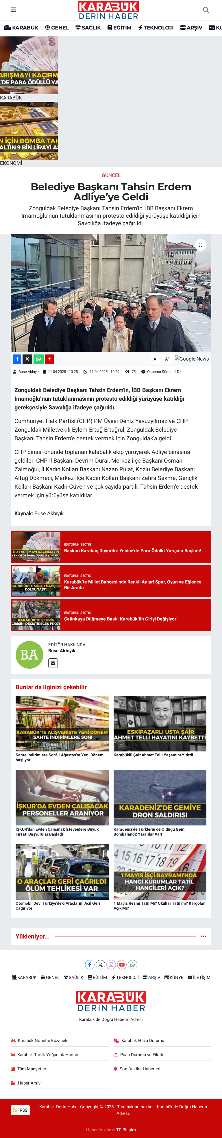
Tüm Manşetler (31, 1069)
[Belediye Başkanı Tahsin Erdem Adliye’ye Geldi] (111, 293)
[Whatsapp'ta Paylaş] (39, 359)
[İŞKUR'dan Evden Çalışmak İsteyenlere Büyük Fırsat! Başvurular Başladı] (62, 797)
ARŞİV (193, 28)
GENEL (59, 28)
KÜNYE (177, 977)
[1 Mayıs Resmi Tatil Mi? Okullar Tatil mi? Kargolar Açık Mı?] (160, 871)
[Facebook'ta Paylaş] (17, 359)
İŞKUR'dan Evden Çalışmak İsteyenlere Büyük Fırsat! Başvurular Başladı (57, 831)
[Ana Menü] (13, 10)
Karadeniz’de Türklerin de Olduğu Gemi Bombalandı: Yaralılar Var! (150, 831)
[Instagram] (111, 964)
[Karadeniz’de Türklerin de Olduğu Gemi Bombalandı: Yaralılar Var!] (160, 797)
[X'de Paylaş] (27, 359)
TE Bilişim (126, 1130)
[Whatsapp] (132, 964)
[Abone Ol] (192, 359)
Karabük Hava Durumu (142, 1040)
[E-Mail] (53, 663)
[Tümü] (203, 936)
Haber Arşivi (30, 1083)
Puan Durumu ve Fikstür (143, 1054)
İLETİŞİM (201, 977)
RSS (22, 1110)
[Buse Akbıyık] (29, 654)
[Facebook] (90, 964)
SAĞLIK (91, 28)
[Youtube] (122, 964)
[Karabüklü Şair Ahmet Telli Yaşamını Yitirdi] (160, 723)
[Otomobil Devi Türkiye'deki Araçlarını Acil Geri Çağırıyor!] (62, 871)
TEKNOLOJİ (158, 28)
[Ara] (205, 10)
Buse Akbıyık (29, 372)
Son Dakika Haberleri (140, 1069)
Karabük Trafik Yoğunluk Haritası (49, 1054)
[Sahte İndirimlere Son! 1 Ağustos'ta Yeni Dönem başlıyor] (62, 723)
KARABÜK (24, 28)
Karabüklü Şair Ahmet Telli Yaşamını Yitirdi (153, 755)
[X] (100, 964)
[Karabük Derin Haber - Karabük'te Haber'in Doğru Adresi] (108, 9)
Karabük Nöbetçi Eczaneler (44, 1040)
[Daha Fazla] (49, 359)
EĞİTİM (121, 28)
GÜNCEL (111, 175)
